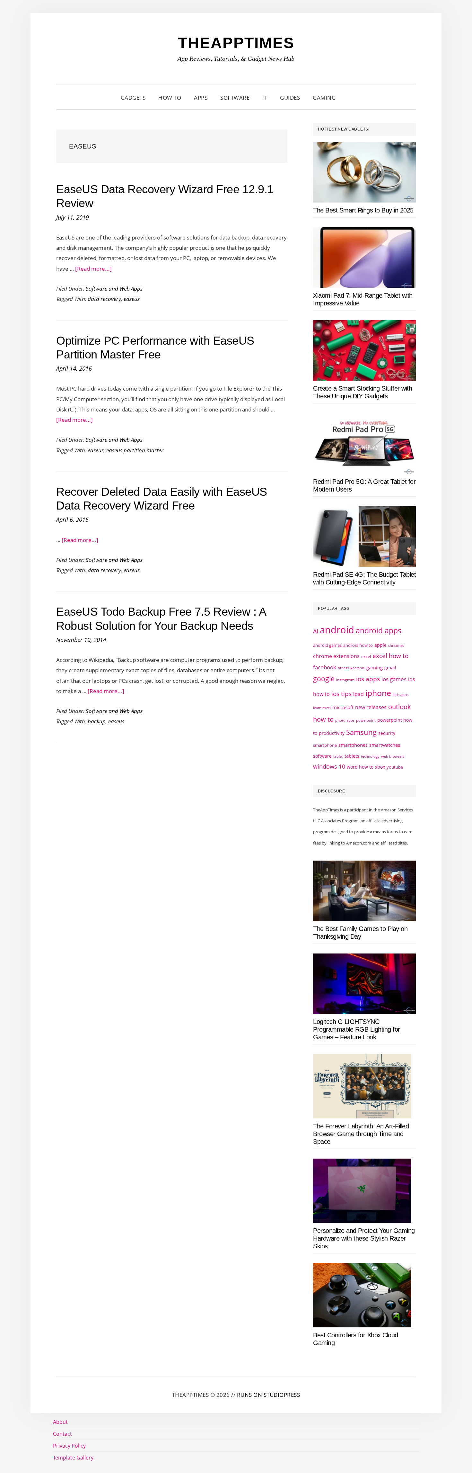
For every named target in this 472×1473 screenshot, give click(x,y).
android (337, 629)
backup (97, 721)
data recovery (104, 299)
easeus (132, 299)
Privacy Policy (69, 1445)
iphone (378, 692)
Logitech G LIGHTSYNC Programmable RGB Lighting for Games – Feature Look (356, 1029)
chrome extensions (336, 656)
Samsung (361, 732)
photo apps (344, 720)
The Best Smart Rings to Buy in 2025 (363, 210)
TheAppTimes (236, 42)
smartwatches (384, 745)
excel (366, 656)
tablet (338, 756)
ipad (358, 694)
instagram (345, 679)
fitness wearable (351, 667)
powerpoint (366, 720)
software (322, 756)
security (386, 733)
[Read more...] (93, 268)
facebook (324, 667)
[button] (350, 98)
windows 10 (329, 766)
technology (370, 756)
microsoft (343, 707)
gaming (374, 667)
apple (380, 645)
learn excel (322, 707)
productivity (332, 733)
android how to (358, 645)
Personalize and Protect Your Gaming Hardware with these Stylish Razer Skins (364, 1238)
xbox (380, 767)
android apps (378, 631)
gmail (390, 667)
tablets (352, 756)
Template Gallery (73, 1457)
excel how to (390, 656)
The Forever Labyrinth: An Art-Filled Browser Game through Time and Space (361, 1134)
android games (327, 645)
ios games (393, 679)
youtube (395, 767)
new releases (371, 707)
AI (315, 631)
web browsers (392, 756)
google (324, 678)
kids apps (400, 694)
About (60, 1421)
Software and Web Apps (114, 288)
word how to (360, 767)
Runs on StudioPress (268, 1394)
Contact (62, 1433)
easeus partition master (134, 450)
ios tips (341, 694)
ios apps (368, 679)
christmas (396, 645)
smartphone (325, 745)
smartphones (353, 745)
